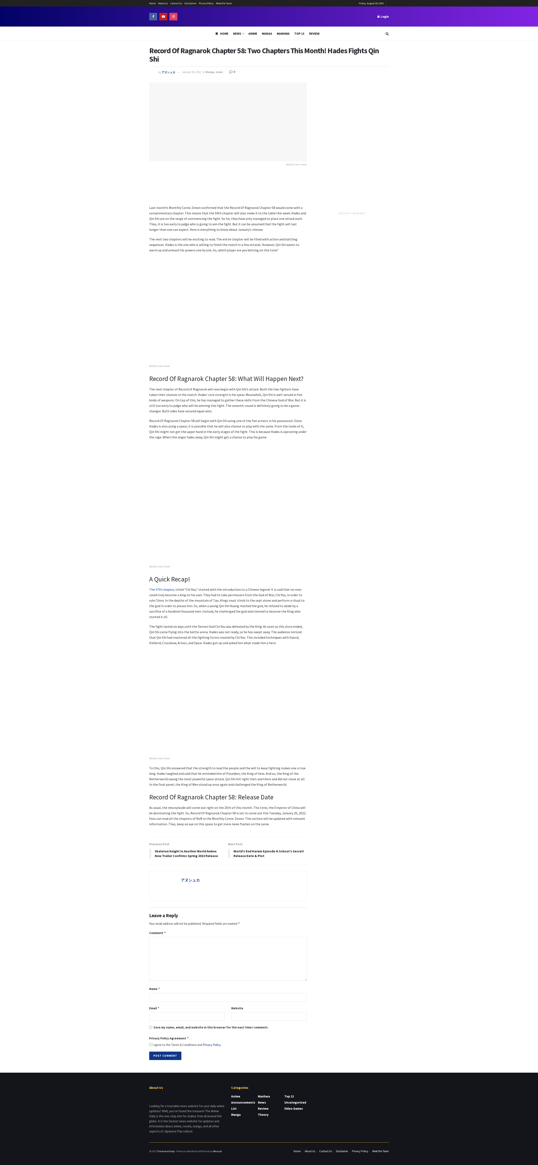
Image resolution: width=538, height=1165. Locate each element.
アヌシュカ (168, 72)
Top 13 (299, 34)
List (234, 1109)
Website (237, 1008)
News (237, 34)
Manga (267, 34)
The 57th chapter (161, 589)
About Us (163, 3)
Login (384, 17)
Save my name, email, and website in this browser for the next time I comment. (210, 1027)
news (219, 72)
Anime (252, 34)
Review (314, 34)
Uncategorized (295, 1102)
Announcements (243, 1102)
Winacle (217, 1151)
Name (154, 989)
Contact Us (176, 3)
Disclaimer (190, 3)
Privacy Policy (206, 3)
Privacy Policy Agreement (169, 1038)
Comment (157, 933)
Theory (263, 1115)
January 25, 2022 (191, 72)
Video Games (293, 1109)
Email (154, 1008)
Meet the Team (224, 3)
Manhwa (283, 34)
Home (152, 3)
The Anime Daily (166, 1151)
